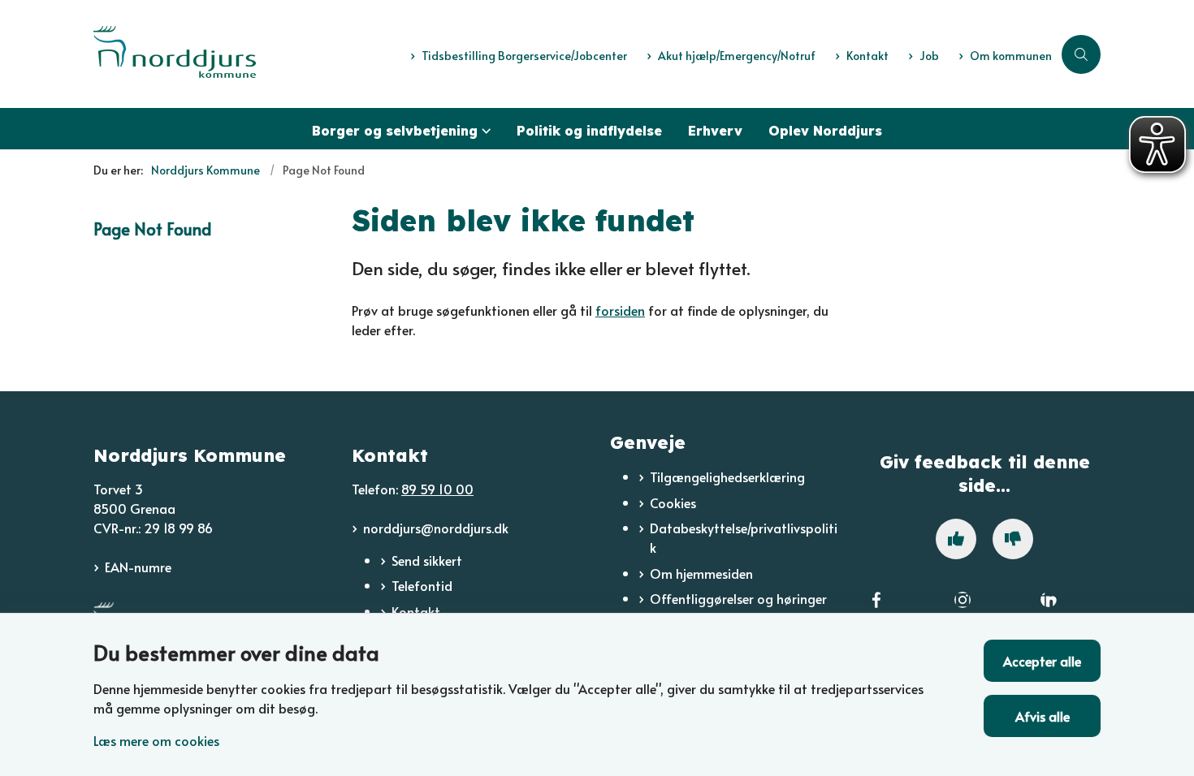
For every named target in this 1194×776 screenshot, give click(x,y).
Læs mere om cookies (156, 740)
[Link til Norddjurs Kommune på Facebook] (876, 610)
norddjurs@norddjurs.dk (435, 528)
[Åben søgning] (1081, 54)
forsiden (620, 310)
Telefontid (422, 585)
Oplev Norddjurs (825, 131)
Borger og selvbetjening (395, 131)
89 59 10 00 (437, 489)
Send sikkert (427, 560)
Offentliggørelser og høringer (738, 598)
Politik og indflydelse (589, 131)
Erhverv (715, 131)
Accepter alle (1042, 661)
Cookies (673, 502)
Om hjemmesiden (701, 573)
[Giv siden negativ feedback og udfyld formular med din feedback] (1013, 539)
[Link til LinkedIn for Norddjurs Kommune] (1048, 610)
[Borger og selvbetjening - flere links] (484, 129)
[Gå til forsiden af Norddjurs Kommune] (246, 54)
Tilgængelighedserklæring (727, 476)
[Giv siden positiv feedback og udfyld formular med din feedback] (956, 539)
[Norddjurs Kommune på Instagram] (962, 610)
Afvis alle (1042, 716)
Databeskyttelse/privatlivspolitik (743, 537)
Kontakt (416, 611)
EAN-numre (138, 567)
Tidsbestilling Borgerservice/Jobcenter (524, 56)
